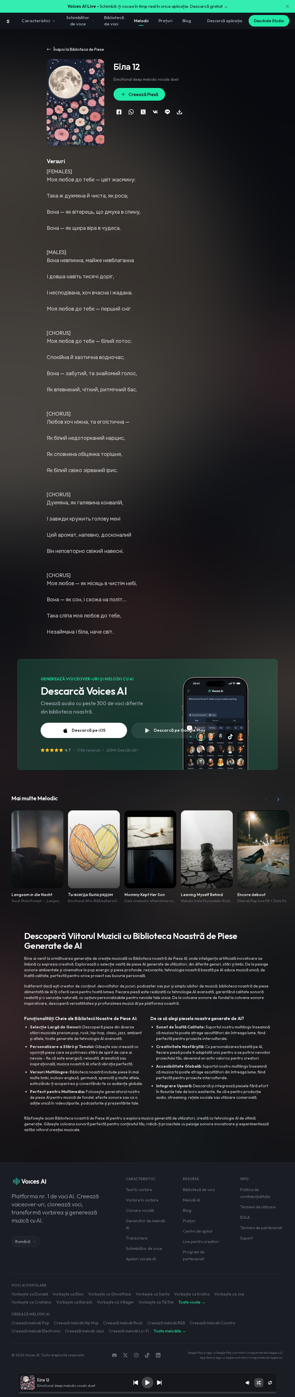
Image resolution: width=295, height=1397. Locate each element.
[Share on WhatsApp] (131, 111)
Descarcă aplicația (224, 20)
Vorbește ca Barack (74, 1302)
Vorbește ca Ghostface (109, 1294)
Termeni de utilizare (258, 1207)
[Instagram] (136, 1355)
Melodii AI (191, 1200)
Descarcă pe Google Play (179, 730)
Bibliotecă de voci (114, 21)
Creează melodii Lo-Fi (129, 1331)
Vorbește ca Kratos (192, 1294)
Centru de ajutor (198, 1231)
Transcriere (137, 1238)
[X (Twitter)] (125, 1355)
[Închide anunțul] (287, 6)
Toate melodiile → (170, 1331)
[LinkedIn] (158, 1355)
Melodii (141, 20)
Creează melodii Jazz (84, 1331)
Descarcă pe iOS (88, 730)
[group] (147, 1393)
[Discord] (114, 1355)
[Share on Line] (167, 111)
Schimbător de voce (77, 21)
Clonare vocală (140, 1210)
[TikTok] (147, 1355)
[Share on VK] (155, 111)
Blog (186, 20)
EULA (245, 1217)
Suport (246, 1238)
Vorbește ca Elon (68, 1294)
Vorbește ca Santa (152, 1294)
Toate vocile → (191, 1302)
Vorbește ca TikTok (156, 1302)
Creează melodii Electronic (36, 1331)
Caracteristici (36, 20)
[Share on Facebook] (119, 111)
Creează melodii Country (212, 1322)
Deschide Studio (269, 20)
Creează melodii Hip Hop (76, 1322)
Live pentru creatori (201, 1241)
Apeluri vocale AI (141, 1258)
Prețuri (165, 20)
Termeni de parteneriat (261, 1227)
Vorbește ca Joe (229, 1294)
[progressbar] (147, 1393)
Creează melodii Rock (123, 1322)
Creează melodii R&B (166, 1322)
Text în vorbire (139, 1189)
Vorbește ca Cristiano (32, 1302)
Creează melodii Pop (30, 1322)
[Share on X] (143, 111)
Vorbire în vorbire (142, 1200)
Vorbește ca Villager (115, 1302)
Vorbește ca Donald (30, 1294)
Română (22, 1241)
